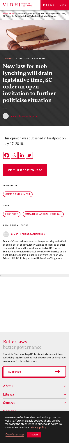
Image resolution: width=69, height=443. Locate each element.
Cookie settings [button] (15, 434)
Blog (12, 14)
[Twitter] (29, 155)
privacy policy (38, 427)
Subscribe (14, 371)
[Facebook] (6, 155)
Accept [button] (34, 434)
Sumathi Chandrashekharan (43, 214)
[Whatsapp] (14, 155)
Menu (63, 5)
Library (9, 394)
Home (5, 14)
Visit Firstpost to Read (25, 170)
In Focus (48, 5)
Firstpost (11, 214)
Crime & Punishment (17, 194)
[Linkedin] (21, 155)
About (8, 386)
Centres (9, 403)
